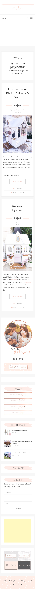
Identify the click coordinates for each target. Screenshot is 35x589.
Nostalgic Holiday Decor (19, 430)
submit (18, 509)
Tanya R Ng (16, 110)
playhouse (14, 280)
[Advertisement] (17, 34)
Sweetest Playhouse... (17, 208)
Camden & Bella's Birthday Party (22, 453)
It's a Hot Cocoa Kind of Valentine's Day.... (17, 93)
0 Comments (18, 188)
